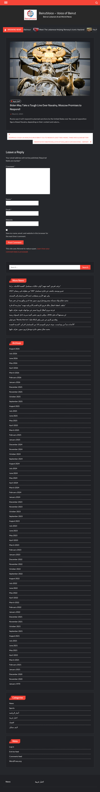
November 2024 (15, 449)
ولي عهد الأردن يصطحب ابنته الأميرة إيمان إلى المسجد (29, 296)
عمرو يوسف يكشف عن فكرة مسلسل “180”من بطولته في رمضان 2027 (36, 291)
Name (9, 199)
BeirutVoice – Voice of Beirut (57, 13)
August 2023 (14, 521)
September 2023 (16, 516)
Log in (11, 747)
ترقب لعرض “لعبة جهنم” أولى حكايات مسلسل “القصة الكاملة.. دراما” (35, 286)
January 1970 (14, 684)
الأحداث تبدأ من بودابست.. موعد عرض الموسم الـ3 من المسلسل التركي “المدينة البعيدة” (42, 324)
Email (9, 209)
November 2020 (15, 679)
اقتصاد (11, 722)
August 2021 (14, 636)
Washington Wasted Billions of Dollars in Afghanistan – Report (61, 142)
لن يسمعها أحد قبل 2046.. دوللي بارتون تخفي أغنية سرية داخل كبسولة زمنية (37, 315)
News (11, 703)
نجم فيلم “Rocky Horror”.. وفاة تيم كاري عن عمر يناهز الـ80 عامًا (33, 320)
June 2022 (13, 588)
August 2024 (14, 463)
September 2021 (16, 631)
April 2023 (13, 540)
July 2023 (13, 526)
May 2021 (13, 650)
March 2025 (14, 430)
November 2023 (15, 507)
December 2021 (15, 617)
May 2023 (13, 535)
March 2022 (14, 602)
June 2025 (13, 416)
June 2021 (13, 645)
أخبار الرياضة (14, 713)
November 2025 (15, 392)
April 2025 (13, 425)
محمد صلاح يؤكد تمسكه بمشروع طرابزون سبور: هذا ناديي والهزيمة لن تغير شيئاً (38, 300)
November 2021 (15, 621)
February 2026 (15, 377)
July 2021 (13, 641)
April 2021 (13, 655)
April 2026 (13, 368)
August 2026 (14, 349)
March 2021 (14, 660)
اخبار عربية (16, 101)
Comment (10, 166)
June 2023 (13, 531)
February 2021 (15, 665)
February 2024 (15, 492)
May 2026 (13, 363)
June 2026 (13, 358)
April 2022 (13, 598)
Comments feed (15, 756)
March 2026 (14, 373)
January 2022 (14, 612)
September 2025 (16, 401)
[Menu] (5, 2)
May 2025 (13, 420)
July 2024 (13, 468)
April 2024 (13, 483)
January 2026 (14, 382)
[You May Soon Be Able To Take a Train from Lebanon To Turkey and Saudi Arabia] (79, 29)
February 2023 (15, 550)
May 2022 (13, 593)
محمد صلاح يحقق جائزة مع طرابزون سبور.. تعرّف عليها (29, 329)
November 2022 (15, 564)
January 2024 (14, 497)
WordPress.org (15, 761)
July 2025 (13, 411)
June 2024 (13, 473)
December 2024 (15, 444)
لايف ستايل (13, 727)
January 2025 (14, 440)
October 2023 (15, 511)
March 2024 (14, 487)
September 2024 (16, 459)
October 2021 (15, 626)
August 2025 (14, 406)
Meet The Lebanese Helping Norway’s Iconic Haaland (51, 29)
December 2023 (15, 502)
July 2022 (13, 583)
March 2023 (14, 545)
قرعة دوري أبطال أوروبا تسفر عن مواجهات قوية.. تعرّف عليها (32, 310)
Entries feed (14, 751)
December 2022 (15, 559)
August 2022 (14, 578)
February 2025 (15, 435)
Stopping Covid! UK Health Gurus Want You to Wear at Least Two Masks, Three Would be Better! (49, 138)
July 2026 (13, 353)
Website (9, 220)
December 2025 (15, 387)
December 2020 (15, 674)
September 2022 (16, 574)
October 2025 (15, 396)
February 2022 (15, 607)
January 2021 (14, 669)
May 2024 (13, 478)
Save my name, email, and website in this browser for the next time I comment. (27, 234)
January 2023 (14, 554)
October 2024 (15, 454)
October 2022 (15, 569)
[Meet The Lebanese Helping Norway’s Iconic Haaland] (25, 29)
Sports (11, 708)
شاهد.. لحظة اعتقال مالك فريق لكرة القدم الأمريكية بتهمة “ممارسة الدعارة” (37, 305)
